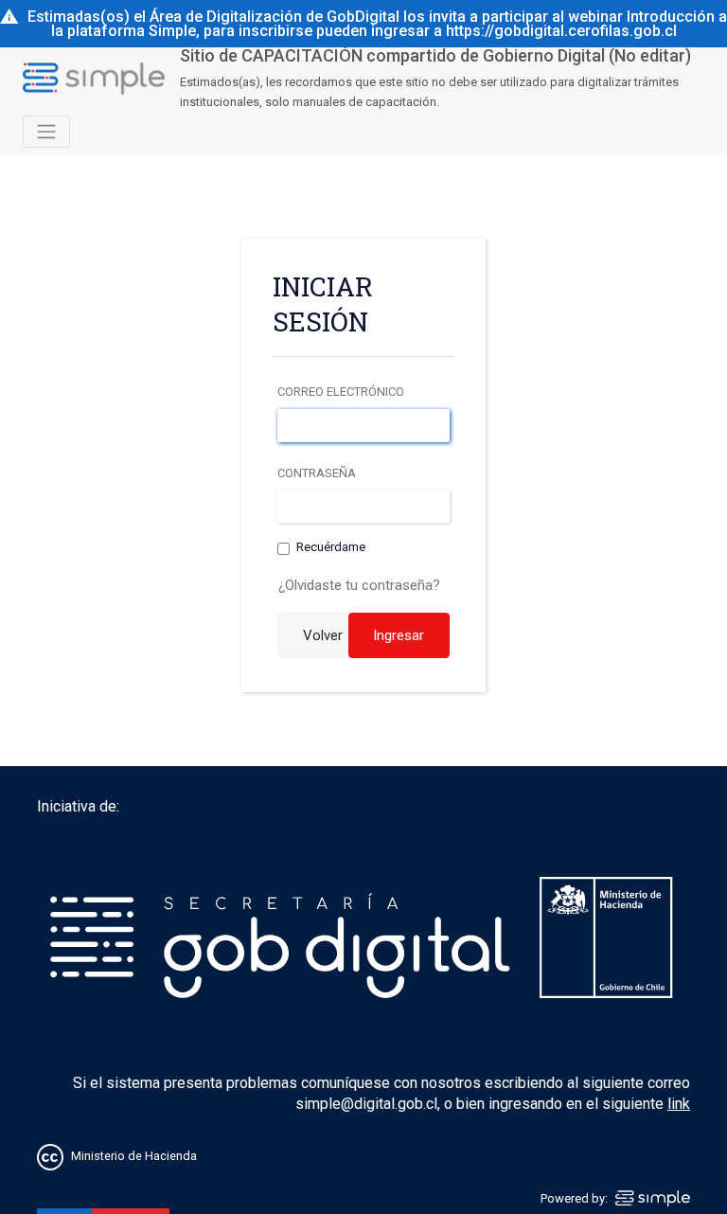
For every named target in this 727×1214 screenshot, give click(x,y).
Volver (323, 635)
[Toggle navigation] (46, 132)
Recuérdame (330, 547)
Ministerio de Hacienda (134, 1156)
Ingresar (398, 635)
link (678, 1104)
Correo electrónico (340, 391)
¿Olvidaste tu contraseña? (359, 585)
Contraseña (316, 473)
